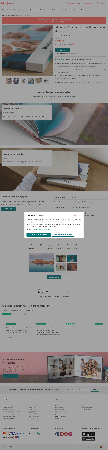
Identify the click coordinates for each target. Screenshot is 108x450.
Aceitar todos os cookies (39, 234)
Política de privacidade (46, 229)
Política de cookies (32, 229)
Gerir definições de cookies (63, 234)
